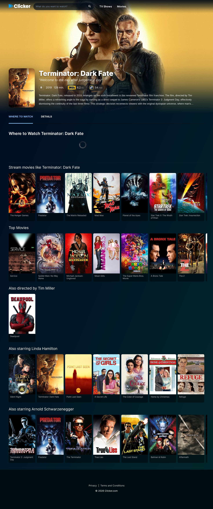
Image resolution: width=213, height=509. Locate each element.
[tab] (23, 118)
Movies (121, 6)
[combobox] (63, 6)
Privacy (93, 485)
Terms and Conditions (112, 485)
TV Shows (105, 6)
